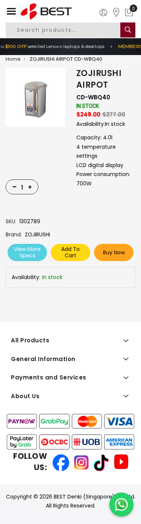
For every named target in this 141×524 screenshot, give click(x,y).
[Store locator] (116, 12)
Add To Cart (70, 252)
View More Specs (27, 252)
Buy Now (114, 252)
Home (13, 59)
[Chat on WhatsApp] (121, 505)
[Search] (127, 29)
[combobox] (69, 29)
